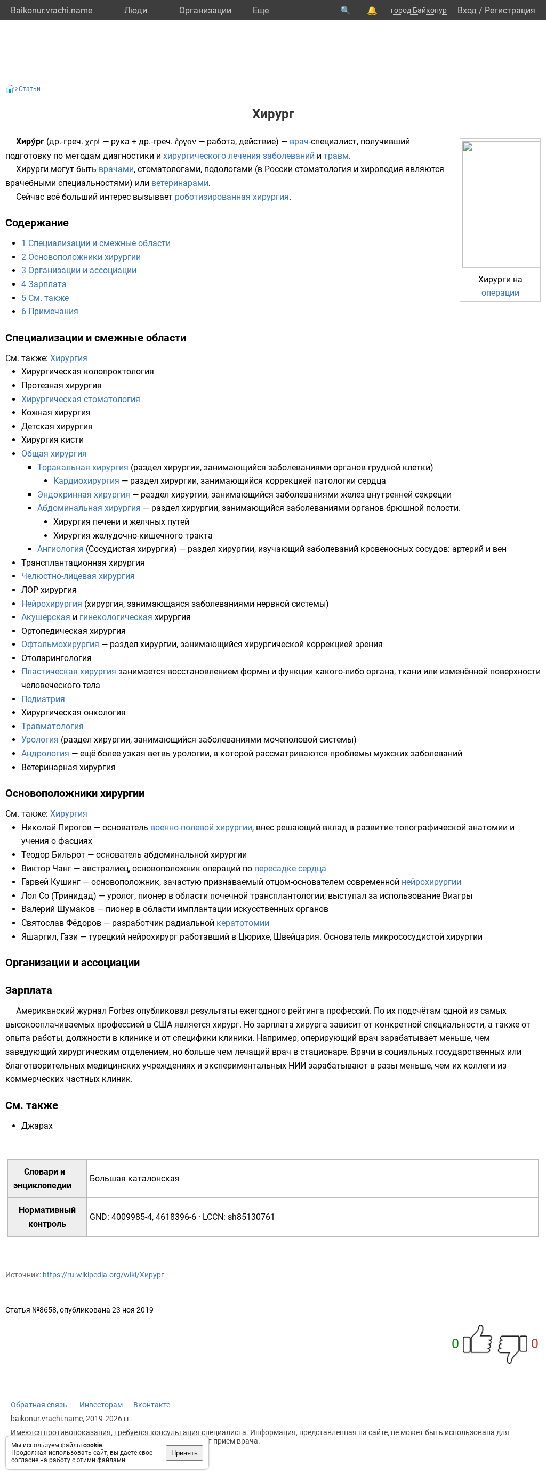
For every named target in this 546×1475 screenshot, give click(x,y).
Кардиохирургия (86, 481)
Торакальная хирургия (83, 467)
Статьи (30, 89)
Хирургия (68, 358)
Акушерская (45, 617)
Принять (184, 1453)
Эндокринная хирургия (83, 495)
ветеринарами (179, 183)
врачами (116, 169)
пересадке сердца (290, 868)
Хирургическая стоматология (80, 399)
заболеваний (289, 156)
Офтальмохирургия (60, 644)
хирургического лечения (212, 156)
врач (299, 141)
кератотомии (242, 923)
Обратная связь (39, 1404)
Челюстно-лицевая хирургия (78, 576)
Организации (205, 10)
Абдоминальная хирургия (89, 508)
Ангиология (60, 549)
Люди (135, 10)
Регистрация (510, 10)
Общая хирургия (54, 454)
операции (500, 293)
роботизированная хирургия (232, 197)
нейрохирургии (431, 882)
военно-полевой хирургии (201, 827)
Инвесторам (101, 1404)
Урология (40, 740)
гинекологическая (115, 617)
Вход (467, 10)
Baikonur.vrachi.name (51, 10)
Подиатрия (43, 699)
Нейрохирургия (51, 604)
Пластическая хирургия (68, 671)
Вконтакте (151, 1404)
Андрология (45, 753)
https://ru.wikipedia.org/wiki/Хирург (103, 1274)
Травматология (52, 726)
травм (336, 156)
